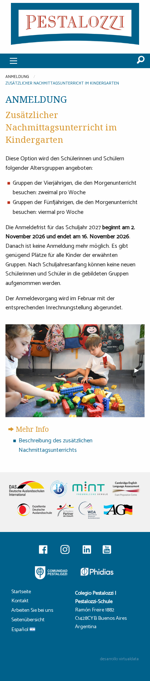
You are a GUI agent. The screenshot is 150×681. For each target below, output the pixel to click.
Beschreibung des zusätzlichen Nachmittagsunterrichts (55, 445)
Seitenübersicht (27, 620)
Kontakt (19, 601)
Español (20, 630)
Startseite (21, 592)
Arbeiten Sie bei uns (32, 611)
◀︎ (16, 370)
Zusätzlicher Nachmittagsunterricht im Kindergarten (62, 83)
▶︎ (139, 370)
